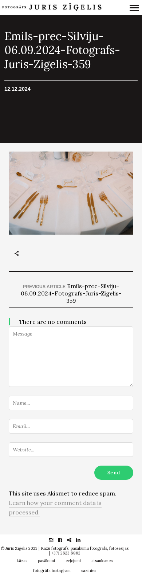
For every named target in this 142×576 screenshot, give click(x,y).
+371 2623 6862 (65, 553)
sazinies (88, 570)
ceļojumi (73, 560)
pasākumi (46, 560)
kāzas (22, 560)
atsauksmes (102, 560)
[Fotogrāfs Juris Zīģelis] (51, 7)
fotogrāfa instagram (52, 570)
